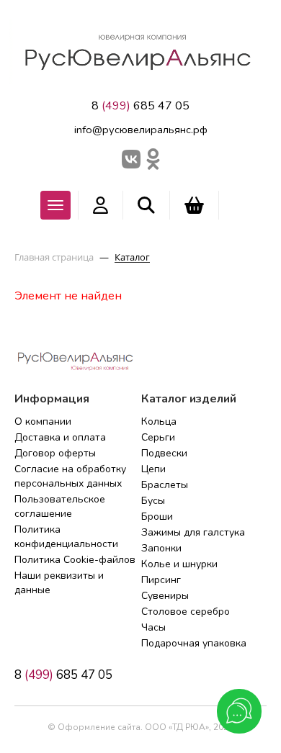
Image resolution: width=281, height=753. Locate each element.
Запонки (161, 548)
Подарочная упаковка (193, 643)
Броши (157, 516)
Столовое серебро (185, 611)
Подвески (164, 453)
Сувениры (165, 596)
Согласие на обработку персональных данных (70, 476)
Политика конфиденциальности (66, 537)
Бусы (153, 501)
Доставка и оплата (60, 437)
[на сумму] (194, 205)
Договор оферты (55, 453)
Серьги (158, 437)
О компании (42, 421)
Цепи (153, 469)
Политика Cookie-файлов (74, 560)
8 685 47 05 (140, 106)
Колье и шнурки (179, 564)
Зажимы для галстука (193, 532)
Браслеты (164, 485)
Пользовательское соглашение (59, 506)
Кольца (159, 421)
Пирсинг (161, 580)
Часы (153, 627)
